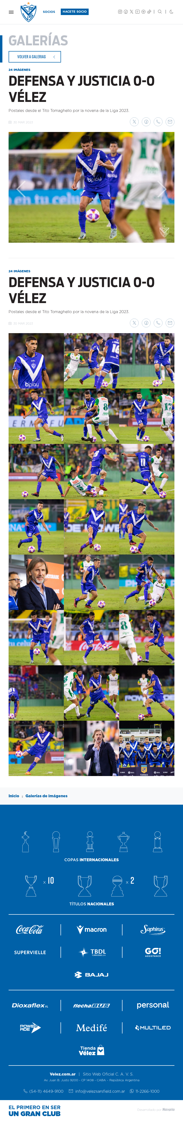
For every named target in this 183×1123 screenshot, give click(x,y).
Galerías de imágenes (46, 796)
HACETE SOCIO (75, 11)
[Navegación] (11, 12)
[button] (134, 121)
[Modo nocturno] (167, 12)
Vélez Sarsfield (28, 12)
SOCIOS (49, 12)
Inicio (14, 796)
